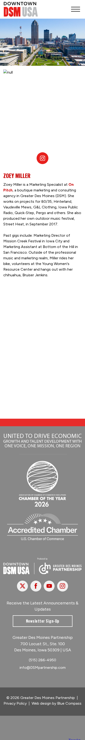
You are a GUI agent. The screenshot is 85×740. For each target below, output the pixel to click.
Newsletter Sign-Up (42, 621)
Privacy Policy (15, 703)
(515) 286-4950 (42, 660)
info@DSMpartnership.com (43, 667)
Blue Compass (69, 703)
